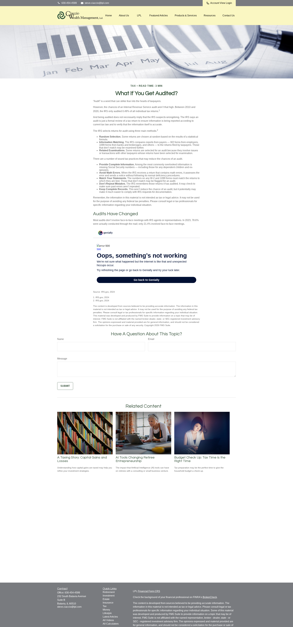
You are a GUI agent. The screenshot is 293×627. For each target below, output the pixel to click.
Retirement (109, 592)
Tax (105, 606)
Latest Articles (110, 616)
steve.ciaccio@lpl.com (97, 3)
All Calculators (111, 623)
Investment (108, 595)
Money (106, 609)
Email (151, 339)
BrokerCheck (210, 597)
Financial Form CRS (149, 591)
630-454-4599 (69, 3)
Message (62, 358)
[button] (108, 15)
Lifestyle (107, 613)
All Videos (108, 620)
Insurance (108, 602)
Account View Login (221, 3)
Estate (106, 599)
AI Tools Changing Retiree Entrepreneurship (135, 459)
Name (60, 339)
